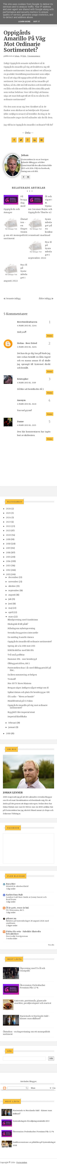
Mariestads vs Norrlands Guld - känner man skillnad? (35, 1017)
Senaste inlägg (13, 298)
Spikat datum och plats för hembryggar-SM (29, 692)
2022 (8, 526)
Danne (20, 421)
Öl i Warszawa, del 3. (15, 910)
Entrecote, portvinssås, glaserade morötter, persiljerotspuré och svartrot (32, 1002)
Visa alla (51, 945)
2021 (8, 530)
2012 (8, 570)
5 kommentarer (33, 56)
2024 (8, 517)
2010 (8, 733)
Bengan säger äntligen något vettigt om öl (28, 688)
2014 (8, 561)
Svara (49, 336)
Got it (36, 21)
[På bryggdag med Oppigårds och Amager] (11, 200)
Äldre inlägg (45, 298)
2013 (8, 565)
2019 (8, 539)
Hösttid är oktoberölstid (17, 886)
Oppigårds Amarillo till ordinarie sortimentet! (30, 641)
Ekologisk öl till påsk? (18, 624)
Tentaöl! (12, 679)
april (10, 612)
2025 (8, 513)
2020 (8, 535)
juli (9, 599)
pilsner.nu (11, 918)
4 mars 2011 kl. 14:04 (27, 347)
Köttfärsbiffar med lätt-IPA (21, 650)
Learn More (24, 21)
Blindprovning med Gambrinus (23, 620)
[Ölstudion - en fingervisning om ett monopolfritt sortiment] (11, 225)
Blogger (32, 1081)
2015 (8, 557)
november (13, 581)
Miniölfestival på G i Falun (20, 701)
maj (10, 608)
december (13, 577)
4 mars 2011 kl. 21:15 (26, 425)
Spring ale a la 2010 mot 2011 (21, 646)
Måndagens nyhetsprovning (21, 628)
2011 (8, 574)
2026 (8, 509)
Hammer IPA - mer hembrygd (22, 659)
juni (10, 603)
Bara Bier (10, 884)
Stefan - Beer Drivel (27, 343)
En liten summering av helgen (22, 675)
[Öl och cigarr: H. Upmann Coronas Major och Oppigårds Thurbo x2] (35, 200)
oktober (12, 586)
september (13, 590)
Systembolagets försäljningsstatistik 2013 (31, 1121)
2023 (8, 522)
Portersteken (21, 1162)
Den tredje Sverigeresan (17, 936)
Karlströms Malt (14, 895)
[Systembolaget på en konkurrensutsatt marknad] (35, 225)
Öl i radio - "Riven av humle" (21, 696)
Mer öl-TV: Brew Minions (19, 683)
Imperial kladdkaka (17, 716)
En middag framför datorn (21, 637)
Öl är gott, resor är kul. (17, 908)
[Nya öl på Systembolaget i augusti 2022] (11, 270)
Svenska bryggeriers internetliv (23, 633)
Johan (17, 56)
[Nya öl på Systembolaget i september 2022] (35, 248)
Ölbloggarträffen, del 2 (19, 663)
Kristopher (22, 379)
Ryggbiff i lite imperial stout (21, 712)
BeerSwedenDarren (27, 322)
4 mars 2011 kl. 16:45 (26, 404)
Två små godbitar (16, 655)
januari (11, 727)
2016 (8, 552)
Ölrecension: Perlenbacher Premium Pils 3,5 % (32, 986)
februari (12, 723)
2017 (8, 548)
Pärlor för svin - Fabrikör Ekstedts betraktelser (23, 932)
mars (10, 616)
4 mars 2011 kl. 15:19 (26, 383)
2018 (8, 544)
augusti (11, 595)
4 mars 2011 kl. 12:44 (27, 326)
